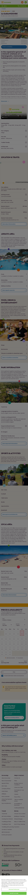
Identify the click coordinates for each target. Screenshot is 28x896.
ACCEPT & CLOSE (14, 893)
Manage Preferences (14, 889)
